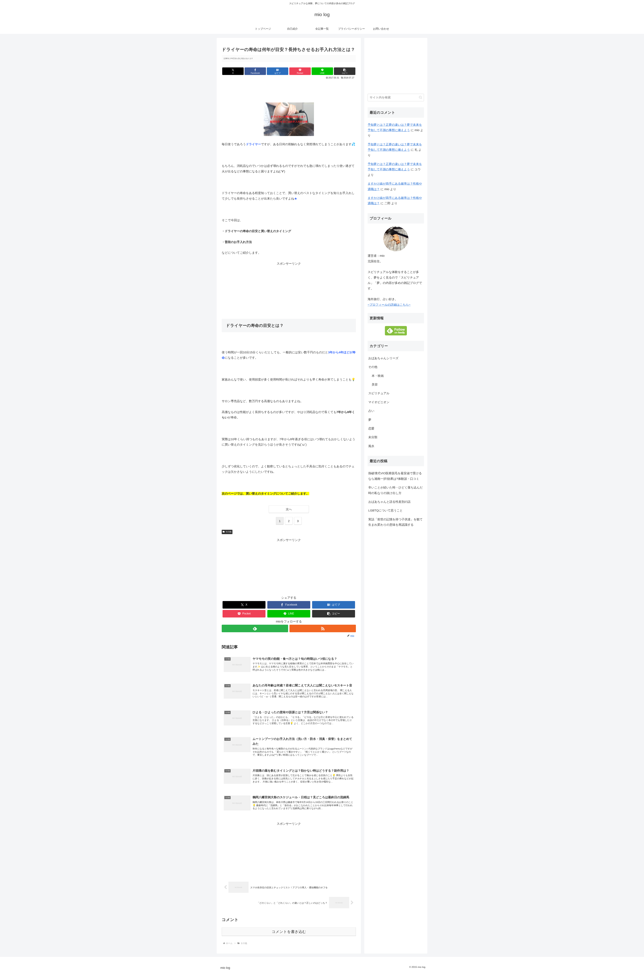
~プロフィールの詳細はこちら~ (389, 304)
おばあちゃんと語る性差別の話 (389, 501)
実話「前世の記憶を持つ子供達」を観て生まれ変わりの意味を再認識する (395, 522)
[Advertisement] (289, 89)
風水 (371, 446)
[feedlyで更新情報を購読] (255, 628)
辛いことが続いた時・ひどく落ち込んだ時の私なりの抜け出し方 (395, 490)
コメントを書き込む (289, 932)
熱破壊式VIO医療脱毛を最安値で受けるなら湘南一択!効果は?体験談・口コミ (395, 476)
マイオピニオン (378, 402)
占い (371, 411)
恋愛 (371, 428)
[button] (344, 71)
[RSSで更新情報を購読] (322, 628)
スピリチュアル (378, 393)
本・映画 (378, 375)
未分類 (372, 437)
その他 (228, 532)
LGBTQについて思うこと (385, 510)
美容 (375, 384)
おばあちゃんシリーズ (383, 358)
